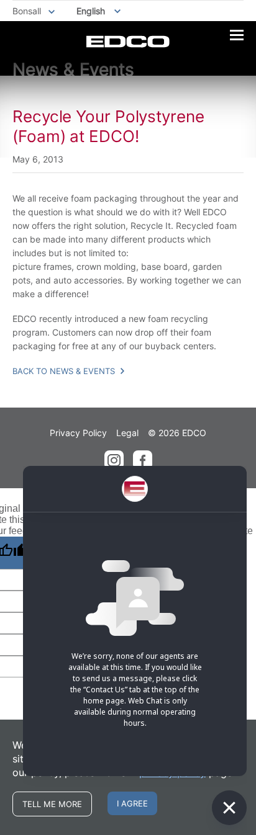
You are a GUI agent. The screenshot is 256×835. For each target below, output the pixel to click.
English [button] (90, 11)
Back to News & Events (64, 371)
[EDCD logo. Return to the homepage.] (128, 41)
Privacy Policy (78, 432)
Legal (127, 432)
